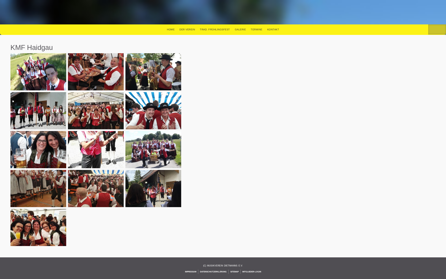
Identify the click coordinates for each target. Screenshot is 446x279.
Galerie (240, 29)
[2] (154, 115)
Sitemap (234, 272)
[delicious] (441, 29)
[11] (154, 76)
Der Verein (187, 29)
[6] (39, 193)
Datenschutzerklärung (213, 272)
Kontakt (273, 29)
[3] (39, 154)
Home (171, 29)
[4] (96, 154)
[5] (154, 154)
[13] (96, 115)
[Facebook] (432, 29)
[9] (39, 232)
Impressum (190, 272)
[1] (39, 76)
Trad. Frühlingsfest (215, 29)
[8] (154, 193)
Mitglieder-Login (251, 272)
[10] (96, 76)
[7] (96, 193)
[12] (39, 115)
